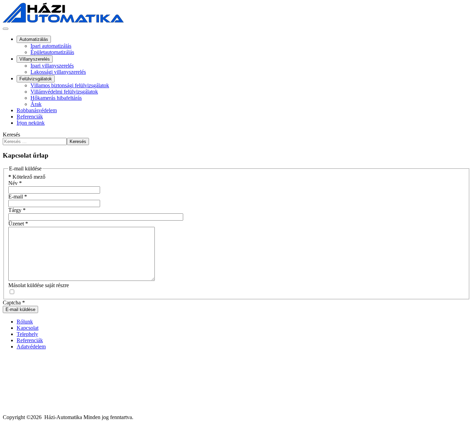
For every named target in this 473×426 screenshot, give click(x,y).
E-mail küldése (20, 309)
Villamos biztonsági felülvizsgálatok (69, 85)
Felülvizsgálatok (35, 78)
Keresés (11, 134)
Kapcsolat (27, 328)
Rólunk (25, 322)
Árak (36, 104)
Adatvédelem (31, 346)
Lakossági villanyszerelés (58, 72)
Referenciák (30, 116)
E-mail (17, 196)
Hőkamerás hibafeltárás (56, 98)
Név (15, 183)
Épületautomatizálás (52, 52)
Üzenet (18, 224)
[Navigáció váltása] (5, 29)
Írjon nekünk (31, 123)
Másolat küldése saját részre (38, 285)
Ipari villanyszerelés (52, 66)
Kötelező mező (26, 177)
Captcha (14, 302)
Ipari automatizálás (50, 46)
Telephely (27, 334)
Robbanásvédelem (37, 110)
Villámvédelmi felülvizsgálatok (64, 92)
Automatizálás (33, 39)
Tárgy (17, 210)
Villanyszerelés (34, 59)
